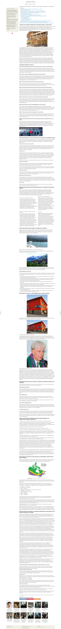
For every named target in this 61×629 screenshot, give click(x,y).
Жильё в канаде (30, 594)
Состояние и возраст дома (25, 19)
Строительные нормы (21, 595)
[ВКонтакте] (22, 599)
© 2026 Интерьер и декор (9, 626)
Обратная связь (38, 626)
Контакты (23, 626)
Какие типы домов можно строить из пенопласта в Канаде (30, 12)
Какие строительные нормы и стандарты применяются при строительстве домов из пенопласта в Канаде (37, 22)
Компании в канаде (52, 594)
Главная (26, 4)
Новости (30, 4)
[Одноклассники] (37, 599)
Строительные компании (47, 594)
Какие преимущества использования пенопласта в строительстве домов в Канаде (33, 11)
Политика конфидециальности (25, 627)
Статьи (33, 4)
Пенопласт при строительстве (25, 594)
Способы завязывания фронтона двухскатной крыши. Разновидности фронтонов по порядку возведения (12, 11)
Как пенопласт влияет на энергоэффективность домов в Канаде (30, 14)
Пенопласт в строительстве (35, 594)
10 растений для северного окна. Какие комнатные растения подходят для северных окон (12, 26)
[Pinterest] (30, 599)
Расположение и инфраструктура (26, 18)
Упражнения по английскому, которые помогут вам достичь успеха (11, 16)
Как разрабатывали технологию (26, 13)
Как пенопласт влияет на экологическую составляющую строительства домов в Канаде (34, 21)
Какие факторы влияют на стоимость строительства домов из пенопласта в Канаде (33, 15)
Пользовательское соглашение (27, 626)
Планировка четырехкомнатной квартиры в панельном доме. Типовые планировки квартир (11, 22)
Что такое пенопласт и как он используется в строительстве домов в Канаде (32, 10)
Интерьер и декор (30, 1)
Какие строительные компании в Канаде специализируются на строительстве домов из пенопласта (36, 20)
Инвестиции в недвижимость (25, 16)
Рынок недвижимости (24, 17)
